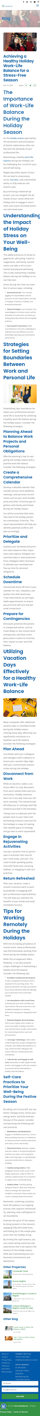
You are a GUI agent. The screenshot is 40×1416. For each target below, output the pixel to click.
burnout (14, 179)
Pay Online (6, 1369)
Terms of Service (20, 1412)
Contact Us (6, 1363)
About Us (5, 1354)
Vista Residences (21, 1406)
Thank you (5, 1366)
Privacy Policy (7, 1360)
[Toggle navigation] (38, 5)
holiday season (17, 138)
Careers (5, 1357)
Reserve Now (7, 1372)
